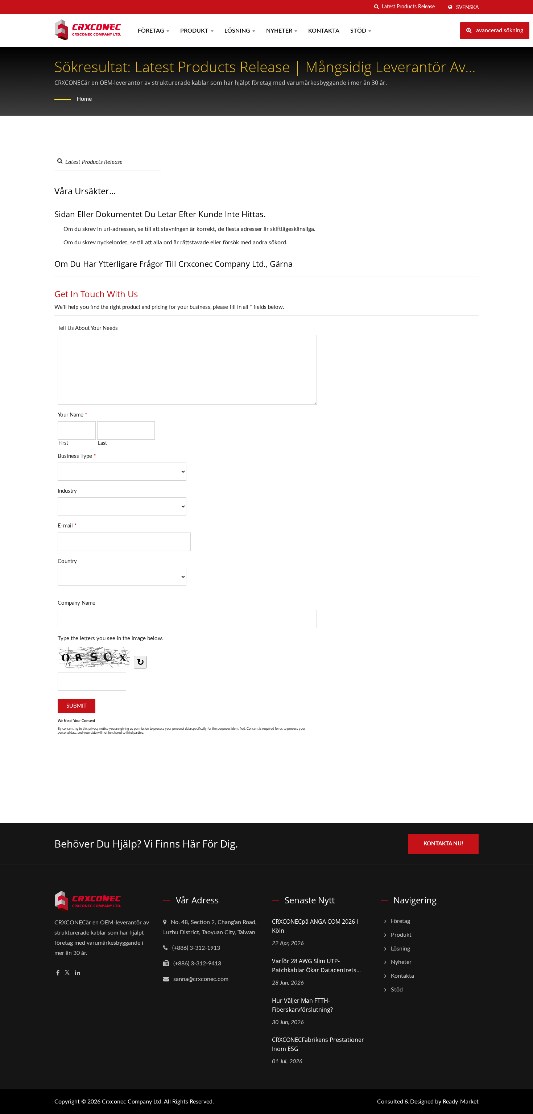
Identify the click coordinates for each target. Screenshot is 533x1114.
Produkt (195, 31)
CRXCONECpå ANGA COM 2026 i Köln (315, 926)
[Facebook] (57, 973)
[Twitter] (67, 973)
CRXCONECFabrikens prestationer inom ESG (318, 1044)
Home (84, 99)
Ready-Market (461, 1102)
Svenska (467, 7)
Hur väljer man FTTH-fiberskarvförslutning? (302, 1005)
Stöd (359, 31)
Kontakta (323, 31)
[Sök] (376, 7)
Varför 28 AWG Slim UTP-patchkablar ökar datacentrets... (316, 965)
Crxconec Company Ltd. (132, 1102)
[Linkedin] (77, 973)
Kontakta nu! (443, 843)
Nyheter (280, 31)
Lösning (238, 31)
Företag (152, 31)
